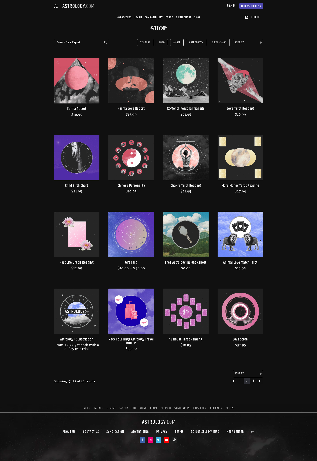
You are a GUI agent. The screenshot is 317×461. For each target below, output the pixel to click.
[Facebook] (142, 440)
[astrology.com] (158, 424)
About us (69, 431)
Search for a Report (105, 42)
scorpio (166, 408)
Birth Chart (184, 17)
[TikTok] (174, 440)
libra (153, 408)
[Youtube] (166, 440)
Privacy (162, 431)
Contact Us (91, 431)
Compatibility (154, 17)
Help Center (235, 431)
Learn (138, 17)
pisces (230, 408)
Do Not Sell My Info (205, 431)
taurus (98, 408)
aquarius (216, 408)
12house (145, 42)
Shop (197, 17)
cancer (123, 408)
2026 (162, 42)
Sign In (231, 6)
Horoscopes (124, 17)
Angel (177, 42)
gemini (111, 408)
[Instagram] (150, 440)
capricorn (200, 408)
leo (134, 408)
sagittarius (182, 408)
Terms (179, 431)
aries (86, 408)
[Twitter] (158, 440)
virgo (143, 408)
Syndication (115, 431)
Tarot (169, 17)
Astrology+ (251, 6)
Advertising (140, 431)
